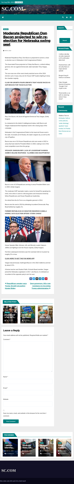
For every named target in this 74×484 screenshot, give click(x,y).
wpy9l (24, 481)
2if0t (11, 481)
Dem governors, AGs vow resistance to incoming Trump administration (40, 286)
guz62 (14, 481)
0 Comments (10, 453)
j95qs (1, 481)
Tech (6, 443)
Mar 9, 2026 (63, 450)
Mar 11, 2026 (9, 450)
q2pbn (4, 481)
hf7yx (17, 481)
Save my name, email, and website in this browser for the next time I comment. (24, 414)
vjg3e (8, 481)
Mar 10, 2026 (27, 450)
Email (5, 388)
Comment (6, 339)
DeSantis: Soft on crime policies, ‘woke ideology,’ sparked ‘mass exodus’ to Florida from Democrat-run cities (65, 126)
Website (5, 399)
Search (61, 28)
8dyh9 (20, 481)
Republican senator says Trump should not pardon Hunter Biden (16, 286)
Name (5, 377)
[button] (63, 17)
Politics (6, 29)
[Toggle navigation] (71, 17)
